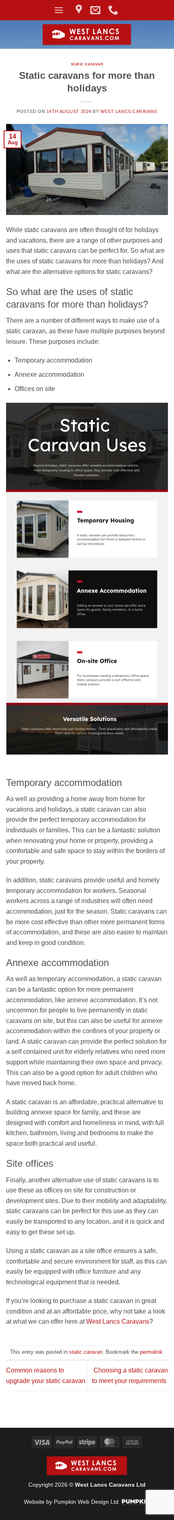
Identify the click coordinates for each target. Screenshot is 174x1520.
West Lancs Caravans (128, 111)
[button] (59, 10)
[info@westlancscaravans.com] (96, 10)
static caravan (87, 63)
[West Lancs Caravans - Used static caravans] (87, 35)
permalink (151, 1352)
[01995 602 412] (114, 10)
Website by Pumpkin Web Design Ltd (71, 1501)
